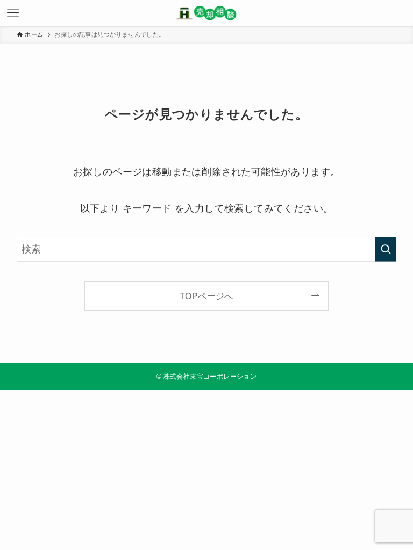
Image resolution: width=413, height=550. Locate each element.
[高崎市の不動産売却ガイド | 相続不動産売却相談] (206, 13)
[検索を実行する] (385, 249)
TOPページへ (206, 296)
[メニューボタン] (13, 13)
